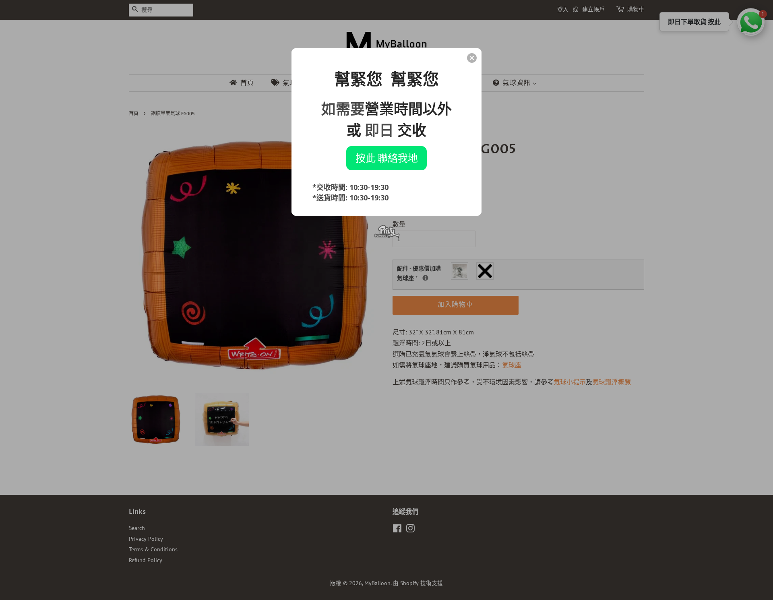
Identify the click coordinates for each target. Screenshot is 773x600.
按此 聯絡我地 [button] (386, 158)
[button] (472, 58)
